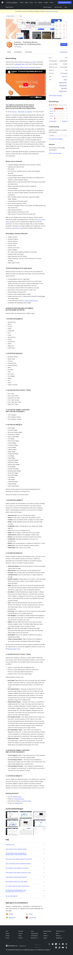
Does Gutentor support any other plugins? (17, 881)
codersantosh (32, 917)
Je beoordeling (53, 121)
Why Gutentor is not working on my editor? (17, 868)
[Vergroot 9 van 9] (44, 830)
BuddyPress (59, 938)
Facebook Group (16, 796)
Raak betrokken (47, 931)
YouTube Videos (26, 801)
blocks (65, 79)
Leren (32, 931)
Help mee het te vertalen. (52, 11)
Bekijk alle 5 (64, 76)
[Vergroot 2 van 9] (30, 813)
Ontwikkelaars (34, 935)
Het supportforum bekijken (56, 139)
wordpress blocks (63, 91)
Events (45, 933)
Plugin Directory (9, 7)
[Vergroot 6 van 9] (44, 821)
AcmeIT (31, 914)
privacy (17, 228)
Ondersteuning (63, 52)
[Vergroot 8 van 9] (30, 830)
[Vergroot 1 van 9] (16, 813)
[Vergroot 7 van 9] (16, 830)
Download (63, 44)
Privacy (7, 938)
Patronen (20, 938)
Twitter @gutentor (19, 799)
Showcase (20, 931)
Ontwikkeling (28, 52)
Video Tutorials (24, 67)
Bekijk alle (64, 121)
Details (9, 52)
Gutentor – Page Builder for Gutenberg (22, 111)
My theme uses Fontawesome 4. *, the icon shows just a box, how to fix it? (16, 890)
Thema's (20, 933)
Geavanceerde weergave (55, 95)
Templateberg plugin (19, 64)
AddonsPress (12, 917)
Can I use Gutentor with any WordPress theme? (18, 863)
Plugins (20, 935)
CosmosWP (33, 62)
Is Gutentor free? (10, 844)
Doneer (45, 935)
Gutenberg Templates (35, 67)
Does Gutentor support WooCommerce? (16, 877)
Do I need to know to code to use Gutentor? (18, 886)
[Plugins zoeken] (20, 16)
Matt (57, 933)
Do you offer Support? (12, 896)
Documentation (15, 67)
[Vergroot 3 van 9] (44, 813)
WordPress (18, 803)
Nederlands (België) (23, 945)
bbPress (58, 935)
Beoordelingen (18, 52)
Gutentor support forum (14, 649)
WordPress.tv (34, 938)
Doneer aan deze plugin (55, 153)
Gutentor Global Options (31, 300)
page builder (64, 88)
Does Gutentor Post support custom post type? (18, 872)
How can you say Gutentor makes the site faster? (19, 859)
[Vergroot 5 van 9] (30, 821)
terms (11, 228)
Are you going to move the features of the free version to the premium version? (16, 853)
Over (7, 931)
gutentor (19, 46)
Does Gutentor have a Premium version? (16, 849)
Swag (45, 938)
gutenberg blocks (63, 82)
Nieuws (7, 933)
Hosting (7, 935)
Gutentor (8, 67)
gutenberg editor (63, 85)
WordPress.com (60, 931)
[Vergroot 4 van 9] (16, 821)
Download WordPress (64, 2)
